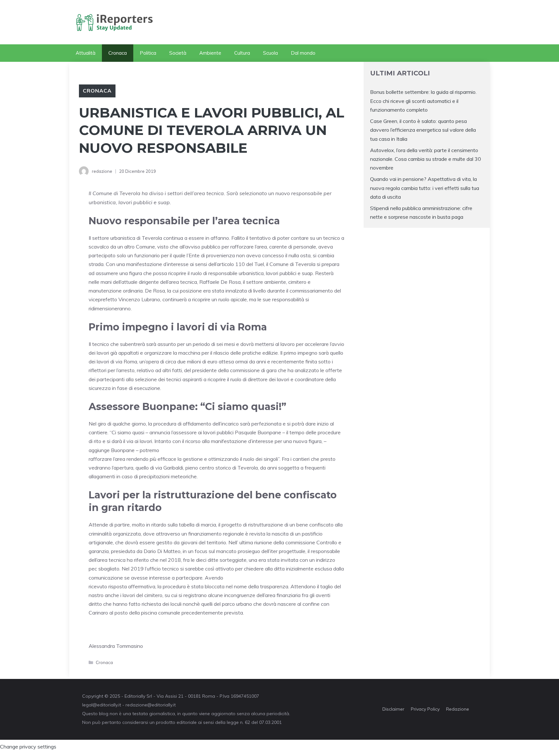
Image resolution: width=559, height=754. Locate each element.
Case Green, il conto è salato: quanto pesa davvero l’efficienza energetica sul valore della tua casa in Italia (423, 130)
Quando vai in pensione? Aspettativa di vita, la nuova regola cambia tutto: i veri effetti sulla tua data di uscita (424, 188)
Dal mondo (303, 53)
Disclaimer (393, 709)
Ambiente (210, 53)
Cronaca (117, 53)
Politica (148, 53)
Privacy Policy (425, 709)
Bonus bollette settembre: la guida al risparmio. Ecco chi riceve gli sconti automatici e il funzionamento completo (423, 101)
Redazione (457, 709)
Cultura (242, 53)
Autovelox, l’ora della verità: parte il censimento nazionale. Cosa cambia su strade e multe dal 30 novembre (425, 159)
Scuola (270, 53)
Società (177, 53)
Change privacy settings (28, 746)
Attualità (85, 53)
